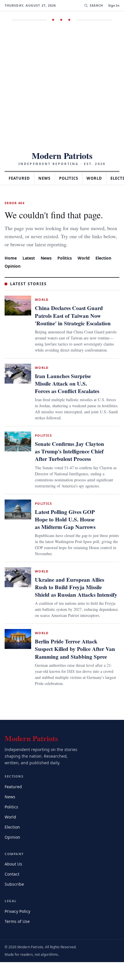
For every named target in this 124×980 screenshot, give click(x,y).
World (101, 178)
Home (11, 265)
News (48, 178)
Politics (73, 178)
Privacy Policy (18, 928)
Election (106, 265)
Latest (29, 265)
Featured (21, 178)
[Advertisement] (62, 87)
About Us (14, 881)
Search (95, 5)
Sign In (113, 5)
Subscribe (15, 902)
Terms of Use (18, 938)
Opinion (12, 273)
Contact (13, 891)
